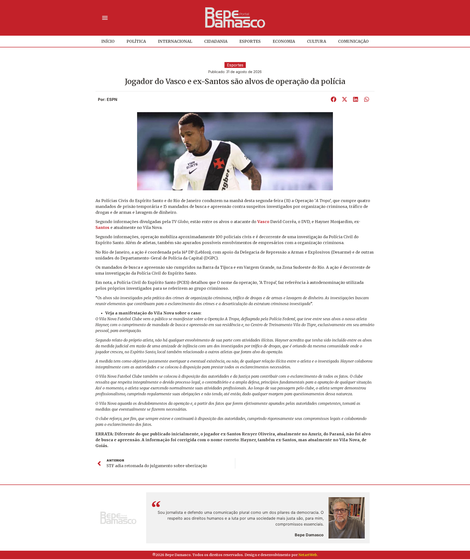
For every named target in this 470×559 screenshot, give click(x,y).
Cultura (316, 41)
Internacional (175, 41)
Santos (102, 227)
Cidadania (215, 41)
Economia (284, 41)
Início (108, 41)
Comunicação (353, 41)
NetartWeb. (308, 555)
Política (136, 41)
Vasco (263, 221)
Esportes (250, 41)
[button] (105, 17)
